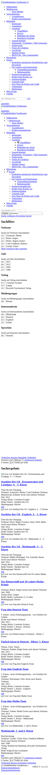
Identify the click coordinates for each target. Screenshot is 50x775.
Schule (9, 322)
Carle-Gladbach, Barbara (16, 243)
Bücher (9, 301)
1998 (8, 270)
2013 (8, 262)
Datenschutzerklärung (10, 768)
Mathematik (11, 314)
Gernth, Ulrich (12, 246)
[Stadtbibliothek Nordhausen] (14, 2)
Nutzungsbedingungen (10, 770)
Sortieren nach (7, 460)
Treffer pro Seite (21, 462)
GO (28, 98)
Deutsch (9, 317)
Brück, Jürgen (12, 238)
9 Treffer (4, 462)
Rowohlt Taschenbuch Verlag (18, 288)
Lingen (9, 285)
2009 (8, 267)
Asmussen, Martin (13, 235)
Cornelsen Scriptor (14, 283)
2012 (8, 264)
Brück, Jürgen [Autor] (15, 241)
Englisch (9, 320)
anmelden (5, 103)
